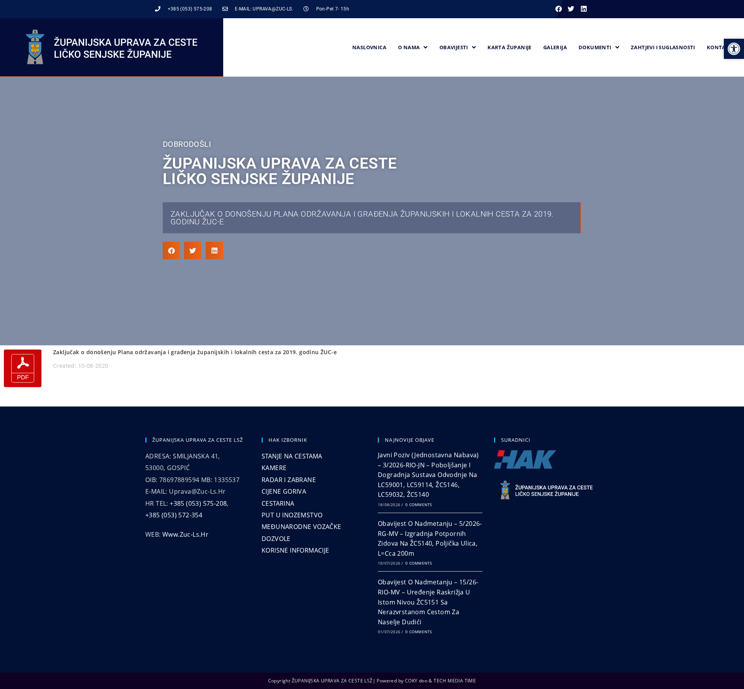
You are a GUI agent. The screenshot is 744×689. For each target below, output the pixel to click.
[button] (558, 9)
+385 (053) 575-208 (198, 503)
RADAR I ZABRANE (289, 479)
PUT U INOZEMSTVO (292, 515)
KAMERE (274, 467)
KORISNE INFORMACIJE (295, 550)
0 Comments (418, 504)
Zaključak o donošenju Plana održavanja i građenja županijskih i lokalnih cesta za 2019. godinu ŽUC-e (362, 217)
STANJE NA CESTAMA (292, 456)
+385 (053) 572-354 (173, 515)
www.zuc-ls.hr (185, 534)
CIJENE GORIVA (284, 491)
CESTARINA (278, 503)
